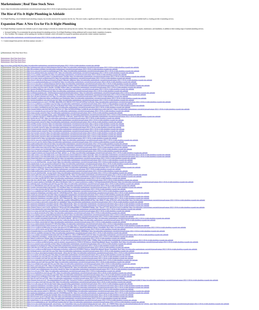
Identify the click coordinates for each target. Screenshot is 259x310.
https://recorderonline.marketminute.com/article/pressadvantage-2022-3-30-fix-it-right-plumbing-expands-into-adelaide (38, 37)
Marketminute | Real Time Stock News (13, 58)
